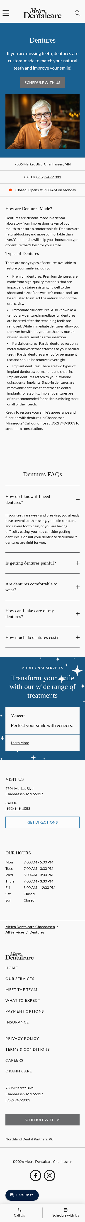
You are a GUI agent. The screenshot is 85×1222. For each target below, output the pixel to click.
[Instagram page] (49, 1175)
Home (11, 967)
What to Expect (22, 1000)
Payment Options (24, 1011)
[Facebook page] (35, 1175)
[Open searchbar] (78, 13)
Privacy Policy (22, 1038)
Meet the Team (21, 989)
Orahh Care (18, 1071)
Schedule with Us (42, 82)
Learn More (20, 742)
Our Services (19, 978)
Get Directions (42, 822)
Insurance (17, 1022)
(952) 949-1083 (48, 177)
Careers (14, 1060)
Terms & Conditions (27, 1049)
